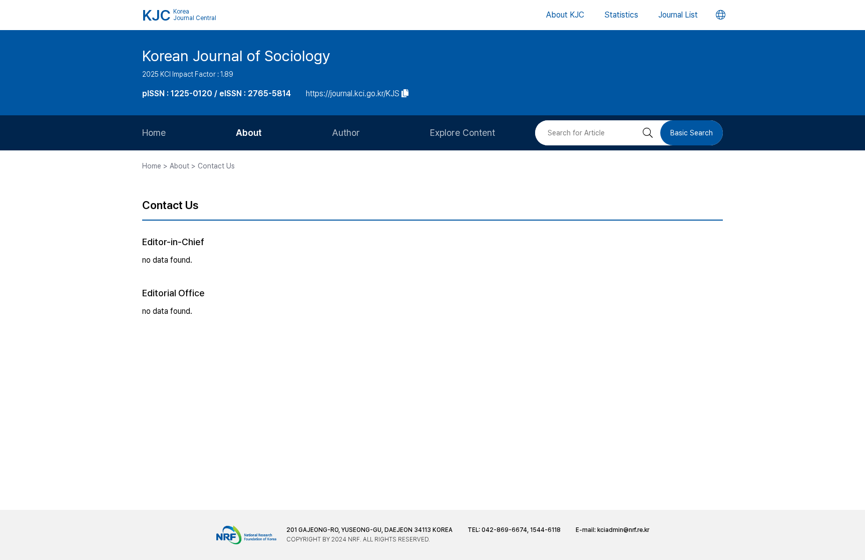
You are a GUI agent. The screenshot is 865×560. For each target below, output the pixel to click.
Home (154, 132)
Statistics (621, 15)
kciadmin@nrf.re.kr (623, 529)
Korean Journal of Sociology (236, 56)
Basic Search (691, 133)
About (249, 132)
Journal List (678, 15)
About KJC (565, 15)
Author (346, 132)
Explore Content (462, 132)
